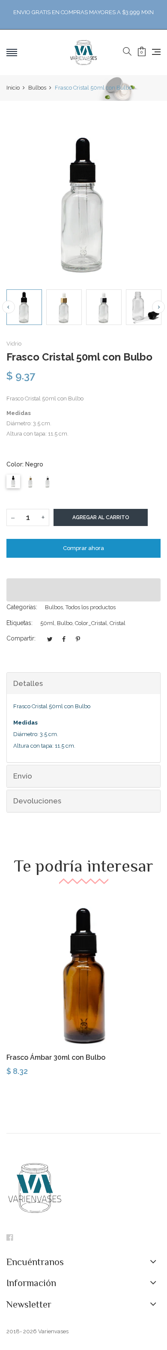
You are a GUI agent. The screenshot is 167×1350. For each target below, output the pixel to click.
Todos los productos (91, 607)
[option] (24, 307)
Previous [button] (8, 307)
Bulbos (54, 607)
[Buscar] (127, 52)
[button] (83, 589)
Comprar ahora (83, 548)
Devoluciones (37, 801)
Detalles (28, 683)
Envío (22, 776)
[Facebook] (9, 1238)
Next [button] (158, 307)
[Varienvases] (83, 52)
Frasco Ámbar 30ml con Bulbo (55, 1057)
